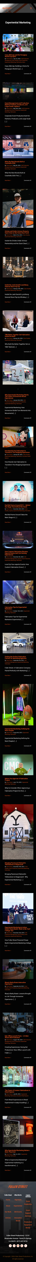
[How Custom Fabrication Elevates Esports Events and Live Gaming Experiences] (18, 539)
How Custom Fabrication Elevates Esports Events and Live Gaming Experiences (16, 553)
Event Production (23, 60)
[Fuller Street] (7, 8)
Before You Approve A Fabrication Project (16, 779)
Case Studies (15, 60)
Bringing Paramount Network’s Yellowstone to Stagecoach (15, 863)
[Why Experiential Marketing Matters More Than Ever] (18, 1131)
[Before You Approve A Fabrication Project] (18, 764)
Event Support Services (28, 1213)
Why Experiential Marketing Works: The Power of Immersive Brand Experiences (17, 396)
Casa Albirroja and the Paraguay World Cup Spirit (16, 55)
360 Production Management (15, 401)
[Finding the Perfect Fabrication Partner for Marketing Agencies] (18, 643)
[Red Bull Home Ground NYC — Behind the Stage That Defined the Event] (18, 491)
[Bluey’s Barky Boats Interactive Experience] (18, 969)
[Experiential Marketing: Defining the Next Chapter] (18, 704)
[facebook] (10, 1245)
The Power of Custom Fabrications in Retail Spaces (17, 1091)
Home (8, 1200)
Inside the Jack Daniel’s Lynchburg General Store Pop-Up (16, 285)
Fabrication (19, 62)
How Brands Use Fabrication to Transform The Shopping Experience (17, 451)
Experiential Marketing (10, 62)
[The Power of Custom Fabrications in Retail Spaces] (18, 1076)
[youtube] (18, 1245)
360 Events (18, 1212)
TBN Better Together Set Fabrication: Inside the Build (17, 335)
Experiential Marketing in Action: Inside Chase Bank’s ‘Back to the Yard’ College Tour (17, 929)
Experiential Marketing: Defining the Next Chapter (17, 729)
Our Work (8, 1212)
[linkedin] (21, 1245)
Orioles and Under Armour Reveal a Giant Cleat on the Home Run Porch (17, 232)
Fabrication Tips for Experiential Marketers (16, 608)
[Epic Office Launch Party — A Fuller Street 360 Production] (18, 1023)
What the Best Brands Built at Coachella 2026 (15, 162)
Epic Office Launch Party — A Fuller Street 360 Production (17, 1036)
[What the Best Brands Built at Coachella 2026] (18, 145)
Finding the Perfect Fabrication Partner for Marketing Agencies (15, 657)
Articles (8, 1218)
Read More (7, 74)
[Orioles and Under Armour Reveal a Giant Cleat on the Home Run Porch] (18, 208)
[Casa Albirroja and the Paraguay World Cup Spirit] (18, 42)
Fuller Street (9, 59)
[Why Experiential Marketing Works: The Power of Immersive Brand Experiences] (18, 375)
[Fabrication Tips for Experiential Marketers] (18, 592)
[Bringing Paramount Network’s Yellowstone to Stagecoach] (18, 831)
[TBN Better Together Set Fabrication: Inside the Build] (18, 319)
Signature (18, 1200)
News (23, 62)
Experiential (18, 1206)
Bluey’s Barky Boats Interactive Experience (15, 983)
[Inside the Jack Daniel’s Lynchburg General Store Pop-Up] (18, 268)
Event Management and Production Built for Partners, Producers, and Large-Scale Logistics (17, 104)
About (8, 1206)
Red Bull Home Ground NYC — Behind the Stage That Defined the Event (17, 506)
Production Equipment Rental (28, 1225)
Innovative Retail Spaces (22, 1096)
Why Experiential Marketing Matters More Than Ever (17, 1151)
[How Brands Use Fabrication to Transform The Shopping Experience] (18, 437)
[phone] (25, 1245)
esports (11, 511)
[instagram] (14, 1245)
